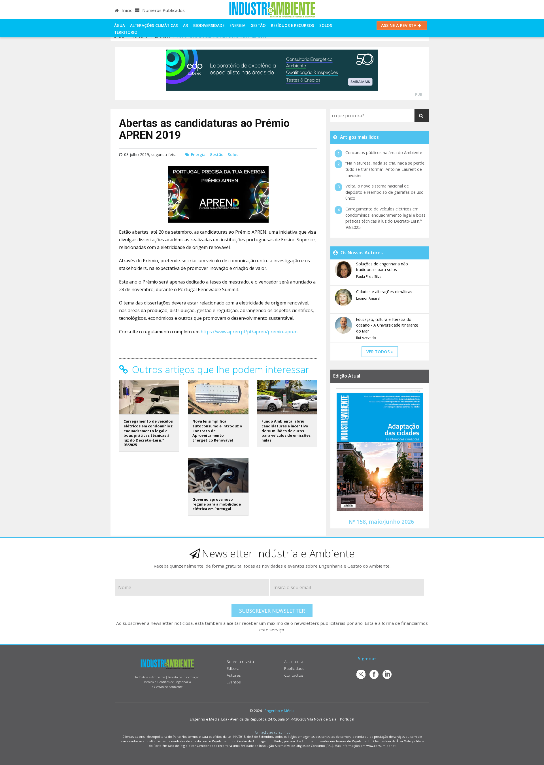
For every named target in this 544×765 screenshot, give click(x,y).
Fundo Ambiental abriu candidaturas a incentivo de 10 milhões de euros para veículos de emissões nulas (286, 431)
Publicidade (294, 668)
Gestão (258, 25)
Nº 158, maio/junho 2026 (381, 521)
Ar (185, 25)
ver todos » (379, 351)
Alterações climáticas (154, 25)
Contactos (293, 675)
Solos (325, 25)
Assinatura (293, 661)
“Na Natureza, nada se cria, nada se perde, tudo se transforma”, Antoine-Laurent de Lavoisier (385, 169)
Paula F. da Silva (368, 276)
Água (119, 25)
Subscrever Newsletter (272, 610)
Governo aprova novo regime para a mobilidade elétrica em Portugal (216, 504)
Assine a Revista (399, 25)
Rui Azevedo (366, 337)
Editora (233, 668)
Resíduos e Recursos (292, 25)
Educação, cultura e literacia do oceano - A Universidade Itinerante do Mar (387, 325)
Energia (237, 25)
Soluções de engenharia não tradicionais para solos (382, 266)
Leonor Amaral (368, 298)
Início (126, 10)
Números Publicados (163, 10)
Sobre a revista (240, 661)
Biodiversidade (208, 25)
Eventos (234, 682)
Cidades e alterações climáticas (384, 291)
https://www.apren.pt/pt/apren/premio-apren (249, 332)
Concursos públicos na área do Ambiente (383, 152)
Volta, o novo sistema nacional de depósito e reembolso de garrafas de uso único (384, 192)
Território (125, 32)
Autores (234, 675)
